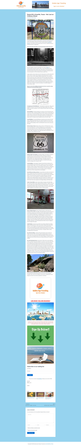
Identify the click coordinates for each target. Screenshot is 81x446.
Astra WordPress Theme (49, 443)
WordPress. (40, 378)
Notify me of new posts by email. (32, 430)
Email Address (29, 368)
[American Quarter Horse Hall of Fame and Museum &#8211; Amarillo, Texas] (49, 394)
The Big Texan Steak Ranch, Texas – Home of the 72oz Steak (40, 398)
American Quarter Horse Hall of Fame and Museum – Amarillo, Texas (49, 398)
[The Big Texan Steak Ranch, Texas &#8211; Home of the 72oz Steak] (40, 394)
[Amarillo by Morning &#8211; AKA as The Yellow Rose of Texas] (31, 394)
